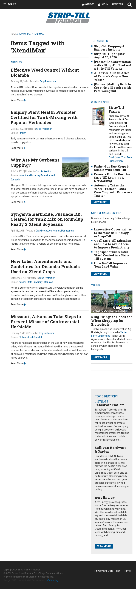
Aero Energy (105, 497)
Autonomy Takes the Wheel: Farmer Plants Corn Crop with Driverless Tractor (113, 190)
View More (100, 202)
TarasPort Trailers (109, 405)
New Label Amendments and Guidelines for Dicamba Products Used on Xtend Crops (45, 266)
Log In (104, 4)
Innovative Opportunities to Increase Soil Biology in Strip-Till (113, 232)
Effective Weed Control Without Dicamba (45, 72)
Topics (12, 4)
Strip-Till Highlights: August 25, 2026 (109, 55)
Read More (17, 100)
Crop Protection (48, 81)
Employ (22, 132)
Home (14, 34)
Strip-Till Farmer (116, 109)
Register (117, 4)
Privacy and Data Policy (107, 570)
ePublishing (52, 580)
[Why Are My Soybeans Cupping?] (75, 167)
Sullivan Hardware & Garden (110, 450)
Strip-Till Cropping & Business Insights (109, 47)
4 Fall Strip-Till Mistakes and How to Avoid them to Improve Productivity (112, 244)
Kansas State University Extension (36, 282)
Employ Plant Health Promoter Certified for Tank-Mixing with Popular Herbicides (44, 117)
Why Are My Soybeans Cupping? (35, 162)
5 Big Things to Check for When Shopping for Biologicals (111, 321)
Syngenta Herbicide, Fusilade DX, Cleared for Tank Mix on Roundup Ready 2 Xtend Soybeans (47, 219)
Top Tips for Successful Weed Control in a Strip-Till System (111, 255)
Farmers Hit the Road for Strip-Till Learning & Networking (112, 177)
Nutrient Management (63, 230)
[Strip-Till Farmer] (98, 116)
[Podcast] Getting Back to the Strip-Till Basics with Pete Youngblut (112, 87)
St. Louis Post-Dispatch (30, 337)
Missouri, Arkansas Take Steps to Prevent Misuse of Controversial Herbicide (46, 322)
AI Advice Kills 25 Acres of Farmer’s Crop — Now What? (111, 76)
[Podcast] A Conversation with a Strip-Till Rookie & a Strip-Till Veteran (112, 65)
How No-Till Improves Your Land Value (110, 264)
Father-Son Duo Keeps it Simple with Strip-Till (111, 168)
